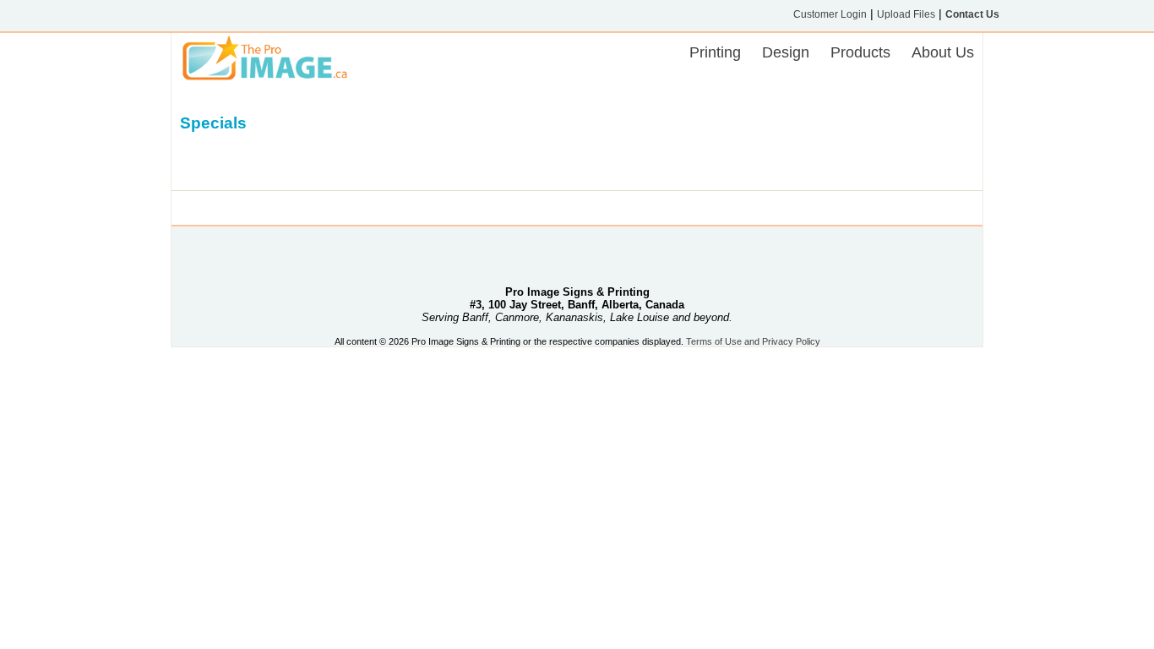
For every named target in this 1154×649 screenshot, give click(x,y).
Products (860, 52)
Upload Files (906, 14)
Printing (715, 52)
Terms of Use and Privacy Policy (753, 341)
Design (785, 52)
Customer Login (830, 14)
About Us (943, 52)
